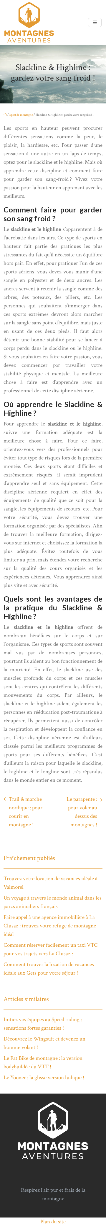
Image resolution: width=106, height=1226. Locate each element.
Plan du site (53, 1221)
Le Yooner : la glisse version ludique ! (44, 1077)
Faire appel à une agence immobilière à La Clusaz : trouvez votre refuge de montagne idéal (50, 926)
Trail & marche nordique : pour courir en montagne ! (25, 812)
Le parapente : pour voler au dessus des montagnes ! (82, 812)
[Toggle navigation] (95, 22)
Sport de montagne (21, 115)
